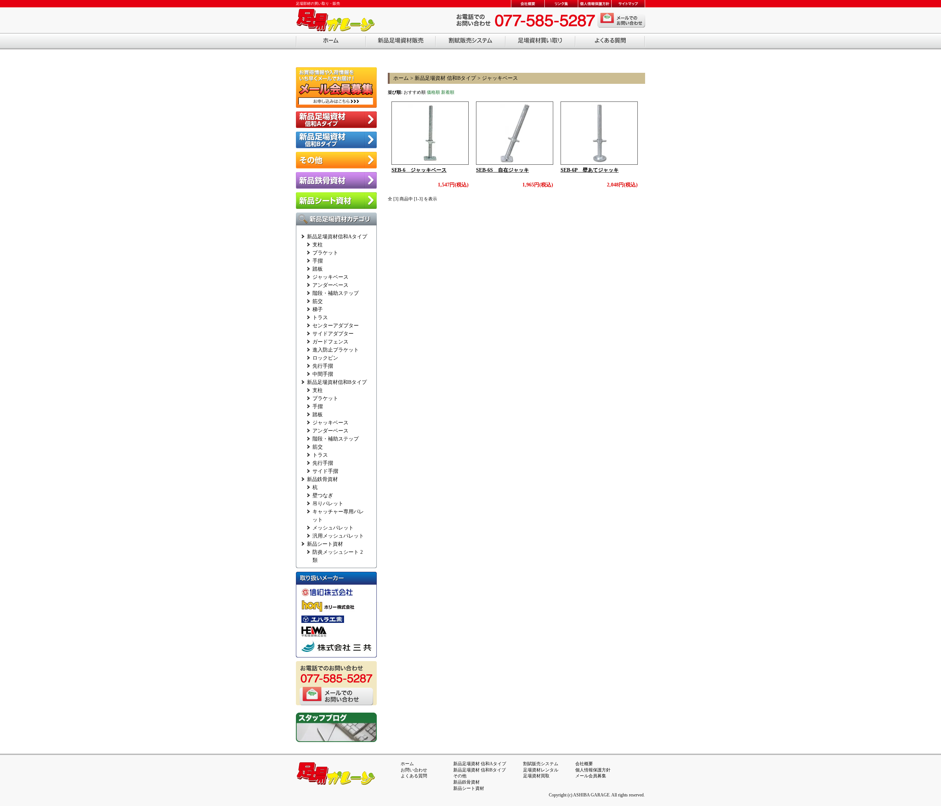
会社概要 (527, 3)
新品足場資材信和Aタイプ (337, 236)
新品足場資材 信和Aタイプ (479, 763)
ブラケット (325, 253)
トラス (320, 317)
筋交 (317, 301)
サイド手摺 (325, 471)
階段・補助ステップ (335, 293)
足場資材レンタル (540, 770)
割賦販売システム (470, 41)
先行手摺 (322, 366)
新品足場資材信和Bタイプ (337, 382)
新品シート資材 (325, 544)
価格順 (433, 92)
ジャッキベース (330, 277)
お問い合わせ (414, 770)
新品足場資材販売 (401, 41)
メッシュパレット (333, 528)
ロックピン (325, 358)
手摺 (317, 261)
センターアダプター (335, 325)
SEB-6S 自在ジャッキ (502, 170)
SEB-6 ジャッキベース (419, 170)
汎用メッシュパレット (338, 536)
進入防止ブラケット (335, 350)
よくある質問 (610, 41)
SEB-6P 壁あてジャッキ (590, 170)
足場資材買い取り (540, 41)
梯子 (317, 309)
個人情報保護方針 (594, 3)
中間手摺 (322, 374)
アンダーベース (330, 285)
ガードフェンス (330, 342)
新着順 (447, 92)
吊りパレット (327, 503)
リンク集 (561, 3)
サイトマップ (628, 3)
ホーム (331, 41)
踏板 (317, 269)
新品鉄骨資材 (322, 479)
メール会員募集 (590, 775)
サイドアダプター (333, 333)
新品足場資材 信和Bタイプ (445, 78)
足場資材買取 (536, 775)
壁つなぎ (322, 495)
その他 (459, 775)
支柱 (317, 244)
